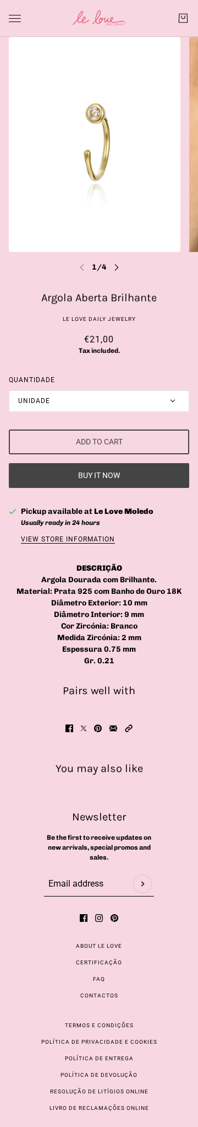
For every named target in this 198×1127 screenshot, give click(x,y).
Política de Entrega (99, 1058)
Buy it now (99, 475)
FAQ (99, 979)
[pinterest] (114, 918)
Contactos (99, 995)
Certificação (99, 962)
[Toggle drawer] (15, 18)
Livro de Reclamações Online (99, 1108)
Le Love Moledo (123, 511)
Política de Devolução (99, 1075)
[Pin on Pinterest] (98, 728)
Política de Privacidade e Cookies (99, 1042)
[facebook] (84, 918)
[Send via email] (113, 728)
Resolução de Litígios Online (99, 1091)
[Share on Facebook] (69, 728)
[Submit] (142, 883)
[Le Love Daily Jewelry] (99, 18)
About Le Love (99, 946)
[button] (129, 728)
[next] (117, 267)
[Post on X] (84, 728)
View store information (68, 539)
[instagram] (99, 918)
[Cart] (183, 18)
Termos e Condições (99, 1025)
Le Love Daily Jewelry (99, 319)
